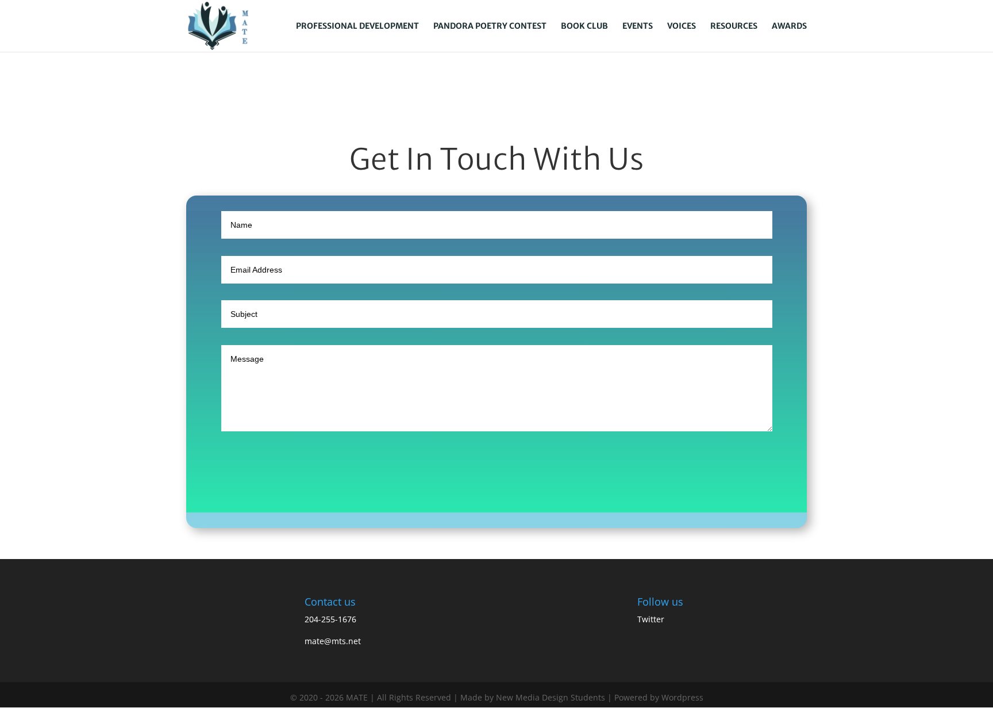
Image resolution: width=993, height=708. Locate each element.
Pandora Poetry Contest (489, 26)
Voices (681, 26)
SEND (483, 487)
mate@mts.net (333, 641)
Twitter (650, 619)
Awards (789, 26)
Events (637, 26)
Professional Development (357, 26)
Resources (733, 26)
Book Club (584, 26)
